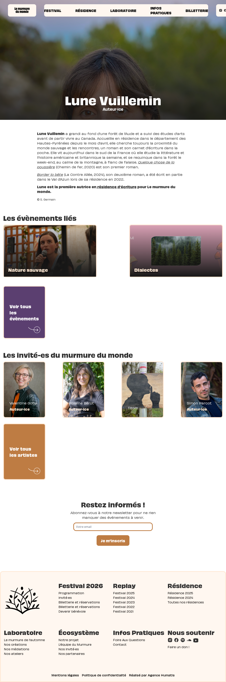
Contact (120, 644)
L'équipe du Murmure (74, 644)
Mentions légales (65, 675)
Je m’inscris (113, 540)
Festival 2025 (124, 593)
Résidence (85, 10)
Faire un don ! (178, 646)
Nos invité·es (68, 649)
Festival (52, 10)
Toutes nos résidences (186, 602)
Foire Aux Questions (129, 639)
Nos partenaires (71, 653)
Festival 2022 (124, 606)
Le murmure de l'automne (24, 639)
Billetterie (197, 10)
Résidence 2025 (180, 593)
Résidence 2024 (180, 597)
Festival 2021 (123, 611)
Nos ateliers (13, 653)
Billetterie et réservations (79, 602)
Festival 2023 (124, 602)
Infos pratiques (160, 10)
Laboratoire (123, 10)
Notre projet (68, 639)
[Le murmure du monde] (22, 10)
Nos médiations (16, 649)
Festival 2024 (124, 597)
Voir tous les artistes (23, 451)
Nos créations (15, 644)
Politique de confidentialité (104, 675)
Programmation (71, 593)
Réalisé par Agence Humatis (152, 675)
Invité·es (65, 597)
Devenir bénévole (72, 611)
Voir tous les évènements (24, 312)
